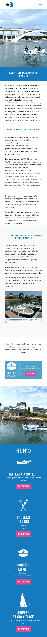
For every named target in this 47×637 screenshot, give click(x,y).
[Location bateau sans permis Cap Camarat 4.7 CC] (23, 304)
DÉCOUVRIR (23, 486)
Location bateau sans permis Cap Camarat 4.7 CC (23, 321)
